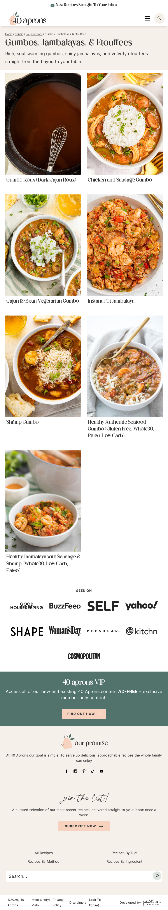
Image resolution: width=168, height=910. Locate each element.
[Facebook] (66, 771)
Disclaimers (77, 902)
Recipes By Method (44, 861)
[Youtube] (101, 771)
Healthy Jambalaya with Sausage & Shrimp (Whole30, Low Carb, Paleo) (43, 563)
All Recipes (44, 853)
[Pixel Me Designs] (151, 902)
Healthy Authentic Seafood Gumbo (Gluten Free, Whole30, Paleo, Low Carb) (121, 429)
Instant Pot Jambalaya (111, 301)
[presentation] (43, 124)
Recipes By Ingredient (124, 861)
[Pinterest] (84, 771)
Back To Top (95, 902)
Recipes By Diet (125, 853)
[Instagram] (75, 771)
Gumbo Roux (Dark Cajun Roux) (41, 180)
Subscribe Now (81, 826)
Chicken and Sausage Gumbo (120, 180)
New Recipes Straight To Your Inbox (86, 5)
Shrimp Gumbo (22, 422)
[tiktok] (92, 771)
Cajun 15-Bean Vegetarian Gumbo (42, 301)
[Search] (157, 875)
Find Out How (81, 714)
